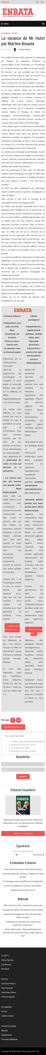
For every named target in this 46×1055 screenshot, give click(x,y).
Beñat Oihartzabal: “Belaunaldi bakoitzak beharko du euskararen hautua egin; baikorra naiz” (23, 932)
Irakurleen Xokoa (8, 992)
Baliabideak (6, 1035)
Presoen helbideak (9, 1039)
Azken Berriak (7, 960)
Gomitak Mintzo (8, 983)
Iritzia (4, 979)
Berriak (4, 1030)
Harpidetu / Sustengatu (23, 833)
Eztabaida (6, 1007)
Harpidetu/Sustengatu (35, 631)
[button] (17, 855)
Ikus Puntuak (7, 988)
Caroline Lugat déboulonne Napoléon (27, 741)
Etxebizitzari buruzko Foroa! (23, 744)
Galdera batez (7, 1015)
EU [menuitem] (37, 2)
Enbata (19, 1051)
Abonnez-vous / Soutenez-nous (12, 628)
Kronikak (5, 968)
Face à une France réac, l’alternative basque (23, 869)
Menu (6, 24)
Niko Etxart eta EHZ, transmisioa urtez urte (23, 905)
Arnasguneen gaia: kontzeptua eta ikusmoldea (22, 909)
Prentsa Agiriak (8, 996)
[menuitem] (37, 2)
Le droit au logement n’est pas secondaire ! (23, 885)
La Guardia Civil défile (20, 747)
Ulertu (15, 33)
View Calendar (38, 855)
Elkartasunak (8, 1026)
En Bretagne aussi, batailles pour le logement (23, 881)
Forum (4, 1011)
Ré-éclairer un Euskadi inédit (23, 751)
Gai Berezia (5, 33)
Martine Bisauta (25, 49)
